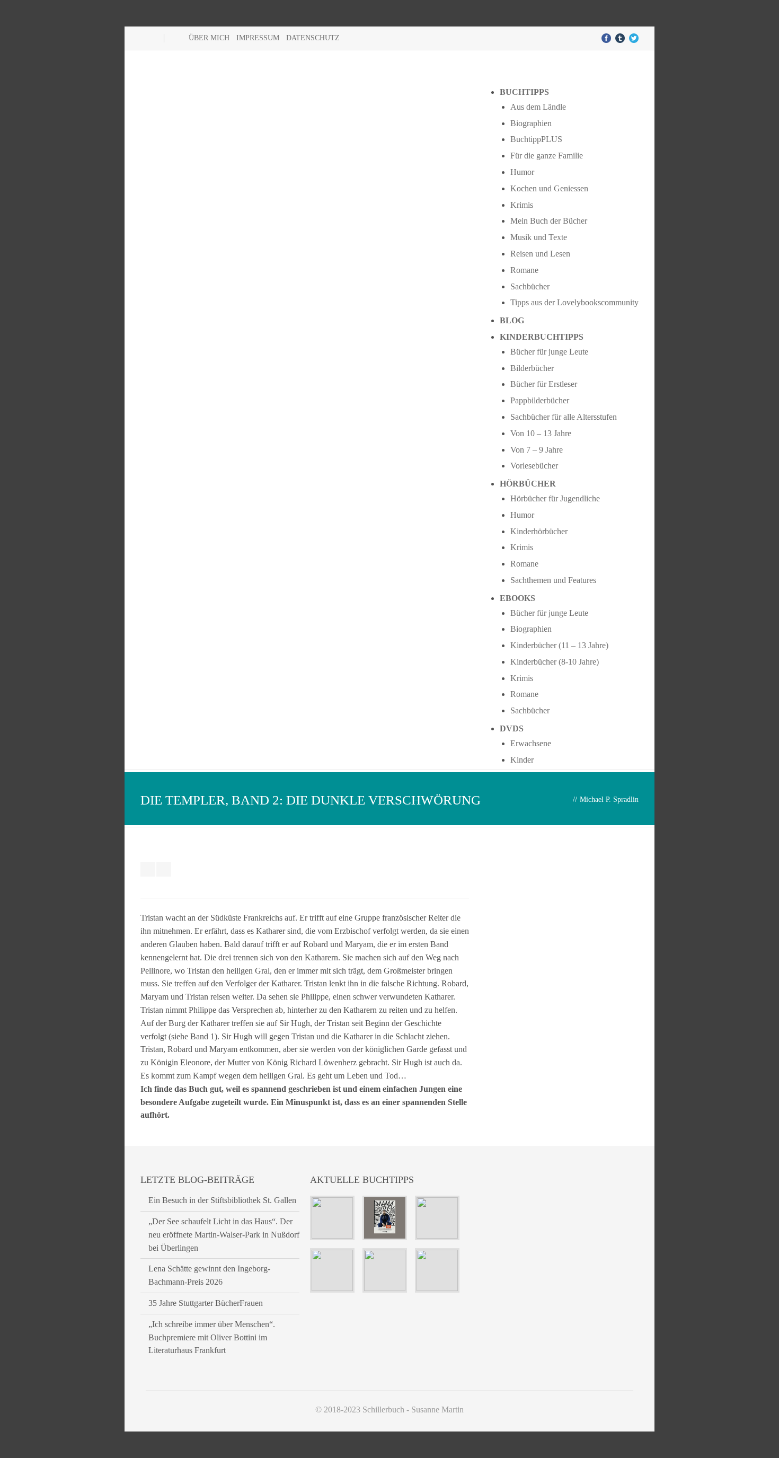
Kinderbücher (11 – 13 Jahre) (559, 645)
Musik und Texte (538, 237)
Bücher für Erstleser (543, 383)
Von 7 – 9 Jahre (536, 449)
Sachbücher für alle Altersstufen (563, 416)
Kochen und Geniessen (549, 188)
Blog (512, 320)
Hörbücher (528, 483)
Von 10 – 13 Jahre (540, 433)
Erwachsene (530, 743)
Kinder (522, 759)
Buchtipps (524, 91)
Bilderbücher (532, 368)
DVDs (512, 728)
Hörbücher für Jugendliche (555, 498)
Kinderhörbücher (539, 531)
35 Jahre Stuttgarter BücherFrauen (205, 1302)
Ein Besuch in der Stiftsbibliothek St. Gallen (222, 1200)
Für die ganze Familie (546, 155)
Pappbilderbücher (539, 400)
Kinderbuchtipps (541, 336)
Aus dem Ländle (538, 106)
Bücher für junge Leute (549, 351)
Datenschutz (313, 38)
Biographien (531, 123)
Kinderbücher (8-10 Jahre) (554, 661)
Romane (524, 270)
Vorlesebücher (534, 465)
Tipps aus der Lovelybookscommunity (574, 302)
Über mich (209, 38)
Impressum (257, 38)
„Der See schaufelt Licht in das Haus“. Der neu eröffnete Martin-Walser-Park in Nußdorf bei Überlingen (223, 1234)
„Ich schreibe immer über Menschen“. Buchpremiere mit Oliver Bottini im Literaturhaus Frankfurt (211, 1337)
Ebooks (517, 598)
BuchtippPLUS (536, 139)
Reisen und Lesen (540, 253)
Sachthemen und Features (553, 580)
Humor (522, 171)
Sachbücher (530, 286)
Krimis (521, 204)
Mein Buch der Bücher (548, 220)
